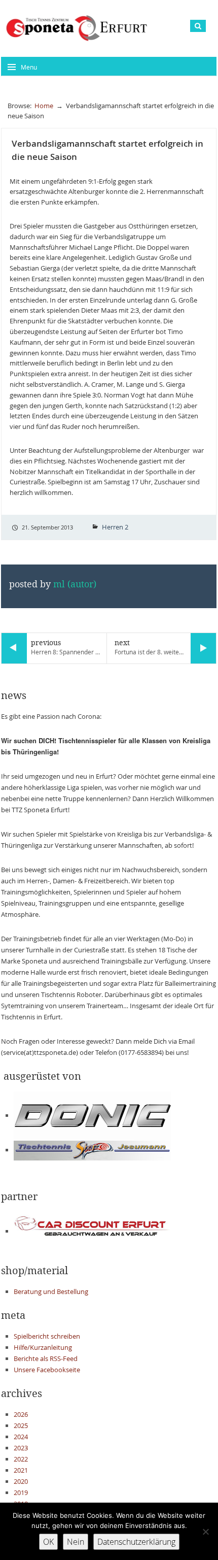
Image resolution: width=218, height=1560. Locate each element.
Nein (75, 1541)
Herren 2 (115, 527)
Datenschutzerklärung (136, 1541)
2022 (21, 1459)
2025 (21, 1425)
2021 (21, 1470)
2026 (21, 1414)
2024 (21, 1436)
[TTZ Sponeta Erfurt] (76, 28)
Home (43, 105)
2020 (21, 1481)
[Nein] (205, 1531)
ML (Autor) (74, 584)
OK (48, 1541)
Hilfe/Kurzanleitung (43, 1347)
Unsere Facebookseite (47, 1369)
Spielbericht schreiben (47, 1336)
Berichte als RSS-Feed (46, 1358)
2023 (21, 1447)
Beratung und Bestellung (51, 1291)
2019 (21, 1492)
